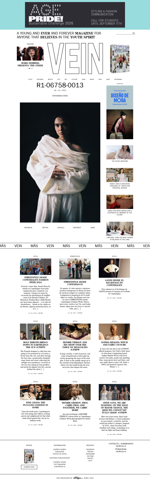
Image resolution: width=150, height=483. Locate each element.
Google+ (3, 482)
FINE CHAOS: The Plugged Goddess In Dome (35, 405)
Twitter (90, 452)
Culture (74, 79)
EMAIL (93, 228)
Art (66, 79)
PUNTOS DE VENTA (60, 454)
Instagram (118, 79)
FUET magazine (60, 464)
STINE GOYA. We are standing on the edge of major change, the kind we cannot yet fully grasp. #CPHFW (114, 408)
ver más (40, 313)
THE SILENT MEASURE (120, 161)
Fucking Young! (59, 462)
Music (92, 79)
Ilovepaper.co (59, 467)
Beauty (50, 79)
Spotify (90, 458)
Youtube (90, 456)
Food (83, 79)
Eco (58, 79)
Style (30, 79)
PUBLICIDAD (59, 452)
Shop (108, 79)
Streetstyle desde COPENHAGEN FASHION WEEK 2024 (36, 280)
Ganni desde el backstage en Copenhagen (114, 282)
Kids (100, 79)
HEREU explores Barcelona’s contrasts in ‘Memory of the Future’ (120, 213)
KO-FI (90, 461)
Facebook (90, 449)
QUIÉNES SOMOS (59, 449)
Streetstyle (75, 256)
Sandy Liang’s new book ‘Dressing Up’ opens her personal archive (120, 186)
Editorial (40, 79)
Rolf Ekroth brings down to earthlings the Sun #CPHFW (35, 345)
